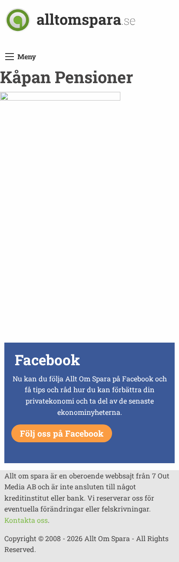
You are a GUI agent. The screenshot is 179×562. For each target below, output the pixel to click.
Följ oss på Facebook (61, 433)
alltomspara (86, 19)
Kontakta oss (26, 520)
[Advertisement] (89, 250)
